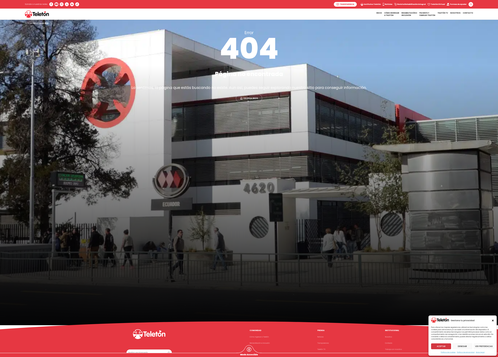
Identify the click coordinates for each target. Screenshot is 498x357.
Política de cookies (448, 352)
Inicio (379, 13)
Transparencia (323, 343)
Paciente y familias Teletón (427, 14)
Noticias (320, 337)
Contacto (468, 13)
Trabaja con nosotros (393, 349)
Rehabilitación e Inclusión (409, 14)
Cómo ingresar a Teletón (391, 14)
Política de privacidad (466, 352)
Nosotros (455, 13)
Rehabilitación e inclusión (260, 343)
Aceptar (441, 346)
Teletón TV (443, 13)
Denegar (462, 346)
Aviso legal (480, 352)
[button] (493, 320)
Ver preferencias (484, 346)
